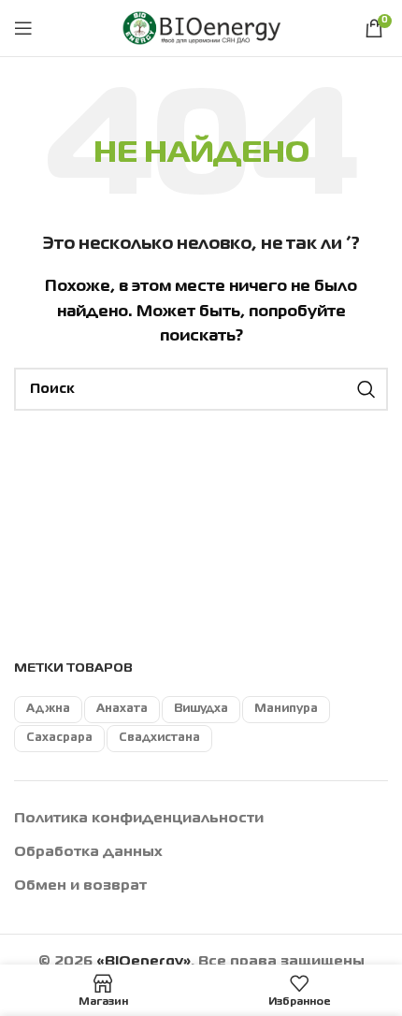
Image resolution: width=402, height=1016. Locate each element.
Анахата (122, 709)
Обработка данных (88, 852)
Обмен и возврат (80, 886)
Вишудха (201, 709)
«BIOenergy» (143, 961)
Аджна (48, 709)
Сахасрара (59, 738)
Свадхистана (159, 738)
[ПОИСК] (366, 389)
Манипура (286, 709)
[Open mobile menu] (23, 28)
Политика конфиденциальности (139, 818)
